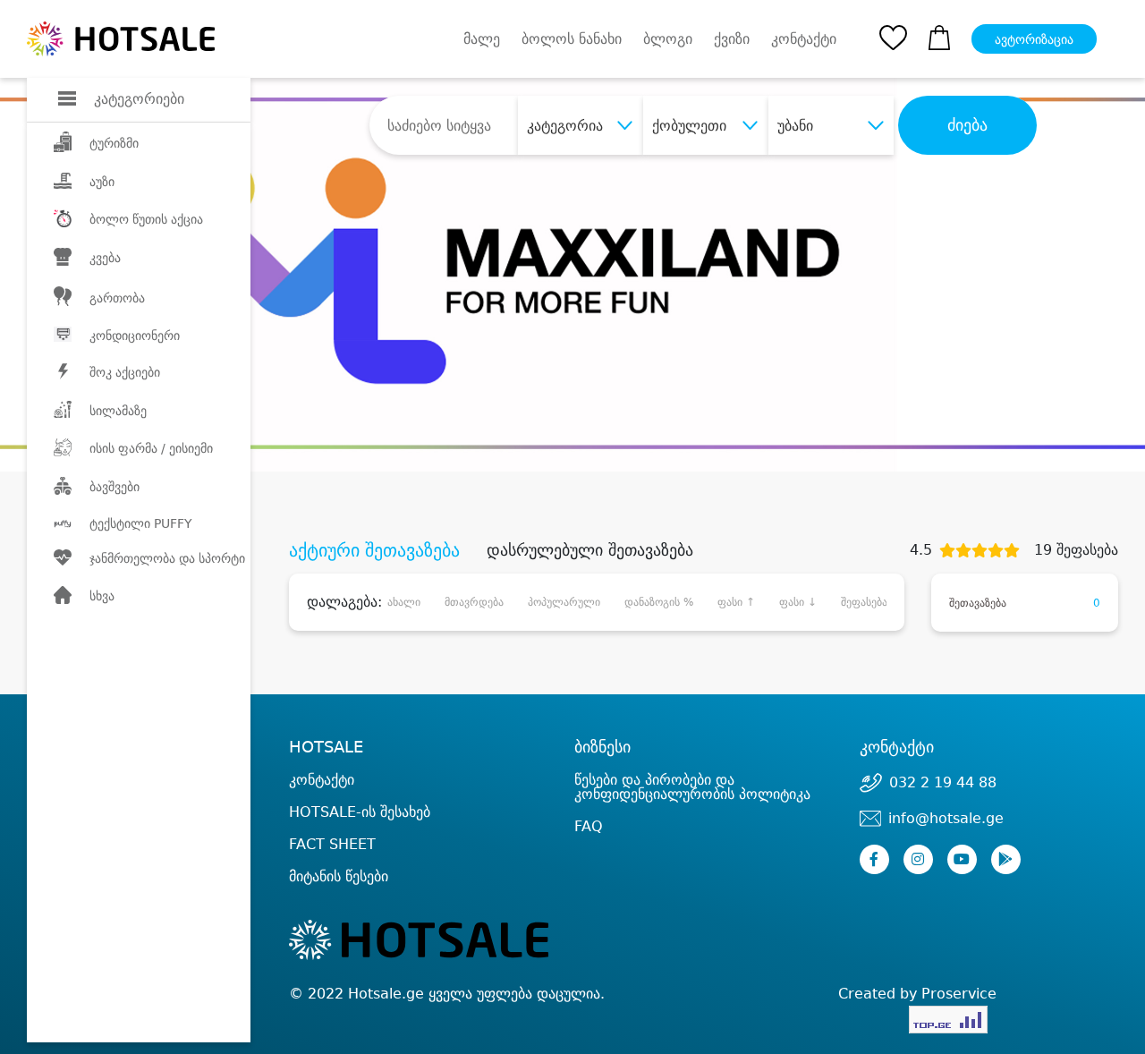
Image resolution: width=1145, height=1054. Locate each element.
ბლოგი (667, 38)
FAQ (588, 826)
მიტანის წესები (338, 876)
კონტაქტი (803, 39)
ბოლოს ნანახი (572, 38)
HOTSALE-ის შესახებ (359, 811)
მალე (481, 38)
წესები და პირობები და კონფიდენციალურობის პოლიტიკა (692, 787)
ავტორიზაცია (1034, 39)
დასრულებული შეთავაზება (590, 550)
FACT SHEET (332, 844)
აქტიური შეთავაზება (374, 550)
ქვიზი (732, 38)
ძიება (967, 125)
